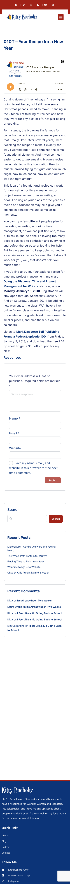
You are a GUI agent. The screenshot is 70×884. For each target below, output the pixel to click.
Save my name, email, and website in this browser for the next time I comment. (33, 467)
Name (14, 418)
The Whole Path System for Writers (27, 555)
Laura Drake (14, 606)
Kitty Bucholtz (17, 790)
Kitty (10, 600)
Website (15, 448)
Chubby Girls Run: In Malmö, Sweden (28, 572)
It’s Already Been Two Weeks (34, 600)
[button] (61, 17)
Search (13, 509)
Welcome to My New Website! (24, 567)
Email (14, 433)
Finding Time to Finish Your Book (25, 561)
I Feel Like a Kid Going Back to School (39, 613)
